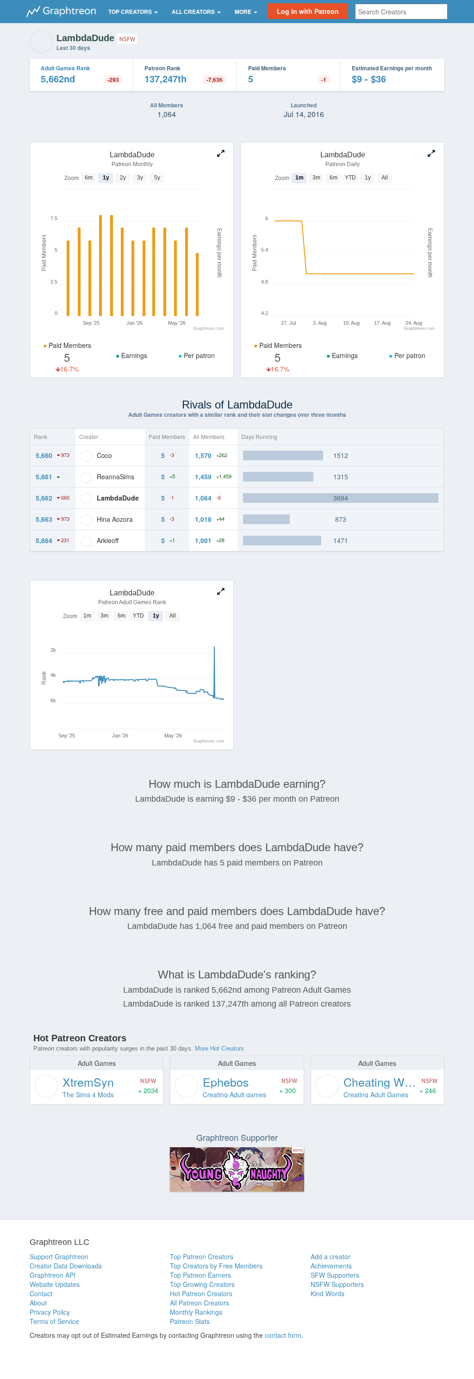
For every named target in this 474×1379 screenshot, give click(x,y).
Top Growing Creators (202, 1284)
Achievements (331, 1265)
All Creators (194, 11)
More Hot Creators (219, 1048)
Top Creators (130, 11)
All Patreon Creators (199, 1302)
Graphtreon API (52, 1275)
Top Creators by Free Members (216, 1265)
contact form (283, 1335)
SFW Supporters (335, 1275)
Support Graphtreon (59, 1256)
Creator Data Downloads (66, 1265)
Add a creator (330, 1256)
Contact (41, 1293)
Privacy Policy (50, 1312)
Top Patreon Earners (200, 1275)
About (38, 1302)
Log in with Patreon (308, 11)
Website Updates (55, 1284)
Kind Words (327, 1293)
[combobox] (401, 11)
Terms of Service (54, 1321)
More (244, 11)
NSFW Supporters (337, 1284)
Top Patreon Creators (201, 1256)
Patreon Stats (190, 1321)
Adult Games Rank (65, 68)
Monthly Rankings (196, 1312)
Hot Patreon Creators (201, 1293)
